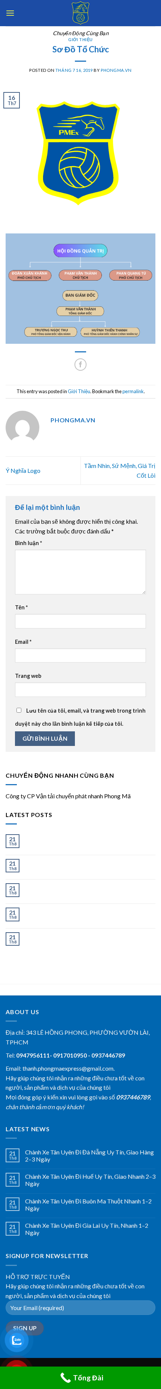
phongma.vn (116, 70)
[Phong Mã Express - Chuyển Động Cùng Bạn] (80, 13)
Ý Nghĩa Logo (23, 470)
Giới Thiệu (80, 39)
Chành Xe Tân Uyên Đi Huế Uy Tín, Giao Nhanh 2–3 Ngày (90, 866)
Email (23, 642)
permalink (133, 391)
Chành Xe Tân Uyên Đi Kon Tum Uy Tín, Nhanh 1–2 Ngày (89, 939)
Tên (21, 607)
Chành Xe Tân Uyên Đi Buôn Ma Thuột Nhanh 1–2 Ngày (88, 890)
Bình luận (28, 543)
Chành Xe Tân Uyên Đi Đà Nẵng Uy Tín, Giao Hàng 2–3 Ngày (89, 841)
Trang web (28, 676)
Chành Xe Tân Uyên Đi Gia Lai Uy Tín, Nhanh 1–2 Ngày (86, 915)
